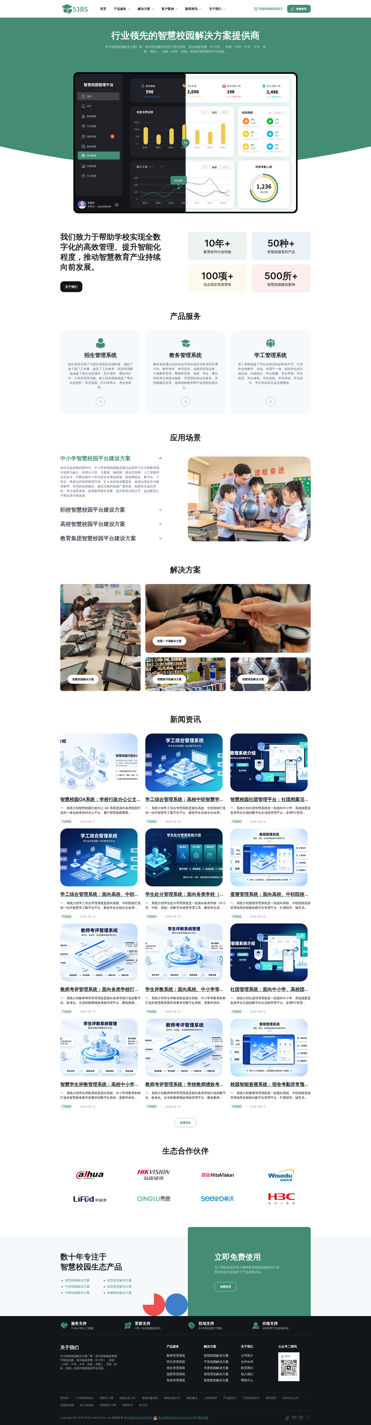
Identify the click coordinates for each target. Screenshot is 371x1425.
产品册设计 (230, 1397)
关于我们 (71, 287)
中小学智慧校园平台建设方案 (95, 458)
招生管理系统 (176, 1368)
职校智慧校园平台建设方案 (92, 509)
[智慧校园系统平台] (76, 9)
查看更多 (185, 1122)
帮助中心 (247, 1380)
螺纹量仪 (192, 1397)
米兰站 (143, 1405)
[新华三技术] (281, 1198)
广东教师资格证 (84, 1397)
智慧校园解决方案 (77, 1280)
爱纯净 (64, 1397)
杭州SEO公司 (291, 1397)
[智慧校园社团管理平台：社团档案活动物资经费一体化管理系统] (269, 762)
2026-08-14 (172, 821)
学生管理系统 (176, 1362)
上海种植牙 (210, 1397)
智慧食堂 (270, 1397)
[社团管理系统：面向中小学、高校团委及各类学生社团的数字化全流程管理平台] (269, 952)
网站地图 (203, 1417)
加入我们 (247, 1374)
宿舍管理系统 (176, 1380)
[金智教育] (281, 1174)
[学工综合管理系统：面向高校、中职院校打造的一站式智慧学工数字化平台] (99, 857)
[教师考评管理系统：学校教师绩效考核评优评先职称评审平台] (184, 1047)
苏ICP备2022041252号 (138, 1417)
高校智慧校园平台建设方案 (92, 524)
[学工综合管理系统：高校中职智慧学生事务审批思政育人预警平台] (184, 762)
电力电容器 (87, 1405)
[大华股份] (90, 1174)
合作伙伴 (247, 1362)
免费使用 (301, 8)
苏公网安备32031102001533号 (177, 1417)
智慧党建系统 (150, 1397)
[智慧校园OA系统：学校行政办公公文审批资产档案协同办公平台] (99, 762)
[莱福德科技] (90, 1198)
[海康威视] (154, 1174)
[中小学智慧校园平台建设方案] (249, 499)
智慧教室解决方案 (119, 1286)
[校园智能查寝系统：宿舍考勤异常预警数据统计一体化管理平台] (269, 1047)
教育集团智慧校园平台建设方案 (98, 538)
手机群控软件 (251, 1397)
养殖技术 (127, 1405)
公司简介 (247, 1355)
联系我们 (247, 1368)
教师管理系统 (176, 1355)
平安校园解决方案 (77, 1286)
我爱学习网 (106, 1397)
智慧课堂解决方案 (119, 1280)
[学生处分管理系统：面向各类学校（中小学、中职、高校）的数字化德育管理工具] (184, 857)
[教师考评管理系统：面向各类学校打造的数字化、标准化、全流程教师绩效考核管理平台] (99, 952)
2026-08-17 (87, 821)
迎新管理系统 (176, 1374)
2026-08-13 (87, 1106)
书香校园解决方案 (77, 1293)
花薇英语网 (67, 1405)
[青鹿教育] (154, 1198)
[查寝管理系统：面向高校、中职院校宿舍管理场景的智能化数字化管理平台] (269, 857)
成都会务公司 (127, 1397)
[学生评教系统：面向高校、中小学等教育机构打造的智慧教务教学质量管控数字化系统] (184, 952)
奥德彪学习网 (108, 1405)
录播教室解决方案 (119, 1293)
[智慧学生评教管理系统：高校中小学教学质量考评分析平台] (99, 1047)
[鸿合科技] (217, 1174)
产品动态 (66, 821)
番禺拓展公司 (172, 1397)
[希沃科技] (217, 1198)
